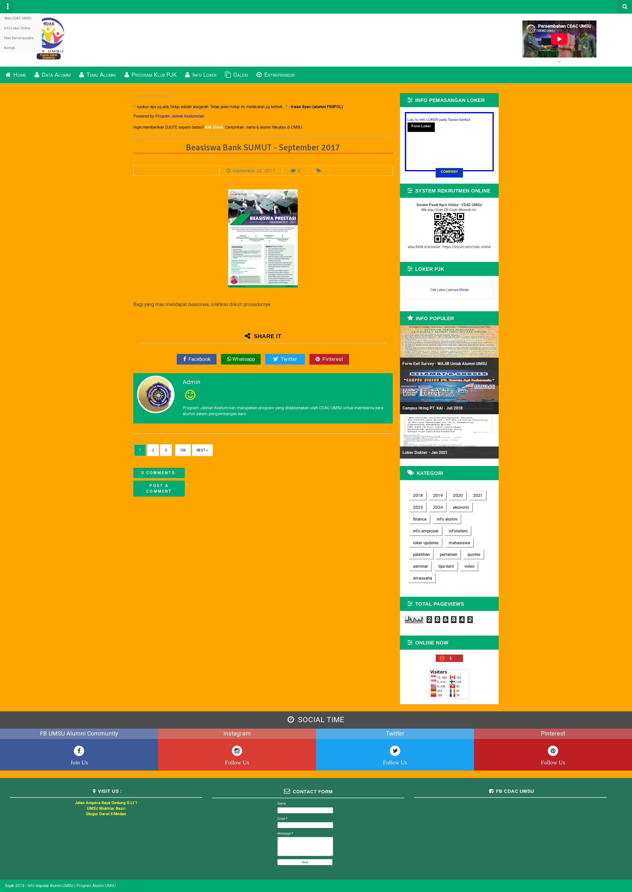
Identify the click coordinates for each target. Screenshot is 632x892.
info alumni (447, 519)
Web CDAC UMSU (17, 18)
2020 (458, 495)
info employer (426, 530)
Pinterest (332, 359)
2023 (418, 507)
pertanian (448, 554)
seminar (420, 566)
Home (19, 74)
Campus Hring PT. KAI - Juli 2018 (432, 408)
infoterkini (458, 530)
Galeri (240, 74)
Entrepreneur (279, 74)
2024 (438, 507)
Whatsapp (243, 359)
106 (183, 450)
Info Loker (204, 74)
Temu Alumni (100, 74)
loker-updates (426, 542)
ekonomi (461, 507)
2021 (478, 495)
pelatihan (421, 554)
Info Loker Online (17, 28)
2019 (438, 495)
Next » (202, 450)
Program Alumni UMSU (96, 885)
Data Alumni (55, 74)
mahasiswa (459, 542)
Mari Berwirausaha (19, 38)
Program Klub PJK (153, 74)
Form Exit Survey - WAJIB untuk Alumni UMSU (444, 363)
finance (420, 519)
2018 (418, 495)
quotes (473, 554)
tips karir (446, 566)
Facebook (199, 359)
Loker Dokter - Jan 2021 (425, 452)
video (469, 566)
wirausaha (422, 578)
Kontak (9, 48)
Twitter (288, 359)
